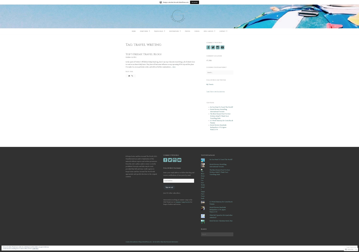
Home (134, 31)
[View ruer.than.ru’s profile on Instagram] (218, 47)
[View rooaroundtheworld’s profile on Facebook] (208, 47)
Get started (195, 2)
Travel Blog (158, 31)
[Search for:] (219, 73)
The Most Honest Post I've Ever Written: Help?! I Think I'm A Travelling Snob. (220, 116)
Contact (222, 31)
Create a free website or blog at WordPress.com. (139, 242)
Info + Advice (208, 31)
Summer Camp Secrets (183, 202)
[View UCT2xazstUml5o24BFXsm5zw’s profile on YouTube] (222, 47)
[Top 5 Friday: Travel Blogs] (132, 76)
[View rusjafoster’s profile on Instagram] (175, 159)
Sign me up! (169, 187)
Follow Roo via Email (172, 168)
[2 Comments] (129, 76)
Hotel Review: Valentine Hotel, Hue (221, 221)
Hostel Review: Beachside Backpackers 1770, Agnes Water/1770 (218, 127)
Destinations (174, 31)
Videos (196, 31)
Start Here (144, 31)
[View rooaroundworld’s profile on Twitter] (213, 47)
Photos (187, 31)
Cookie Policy (35, 248)
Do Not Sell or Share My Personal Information (165, 242)
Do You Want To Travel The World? (221, 107)
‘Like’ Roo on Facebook (215, 92)
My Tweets (209, 84)
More (174, 67)
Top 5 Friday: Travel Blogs (144, 54)
